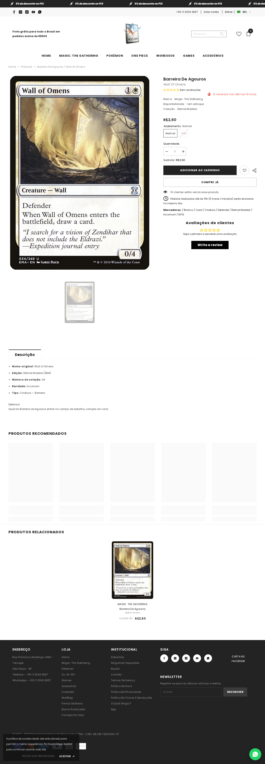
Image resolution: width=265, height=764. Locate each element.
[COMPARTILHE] (253, 170)
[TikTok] (27, 12)
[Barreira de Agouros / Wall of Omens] (132, 570)
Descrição (25, 354)
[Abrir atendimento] (255, 754)
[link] (30, 512)
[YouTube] (33, 12)
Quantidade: (171, 143)
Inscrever (235, 692)
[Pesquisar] (208, 34)
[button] (171, 90)
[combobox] (206, 34)
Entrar (228, 12)
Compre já (210, 182)
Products (27, 66)
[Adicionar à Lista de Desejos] (244, 170)
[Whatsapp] (39, 12)
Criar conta (211, 12)
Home (12, 66)
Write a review (210, 245)
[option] (79, 173)
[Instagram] (20, 12)
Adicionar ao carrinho (200, 170)
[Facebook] (14, 12)
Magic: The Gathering (189, 99)
